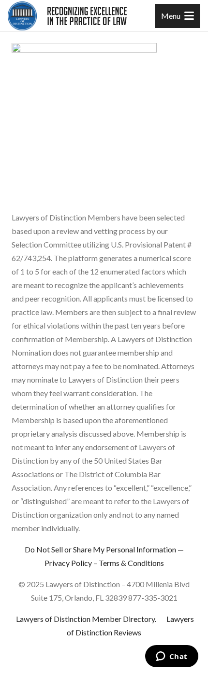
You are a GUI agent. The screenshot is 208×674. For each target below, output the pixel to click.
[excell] (87, 16)
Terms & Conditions (131, 562)
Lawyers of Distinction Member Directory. (86, 618)
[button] (177, 16)
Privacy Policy (68, 562)
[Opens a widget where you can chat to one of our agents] (171, 657)
